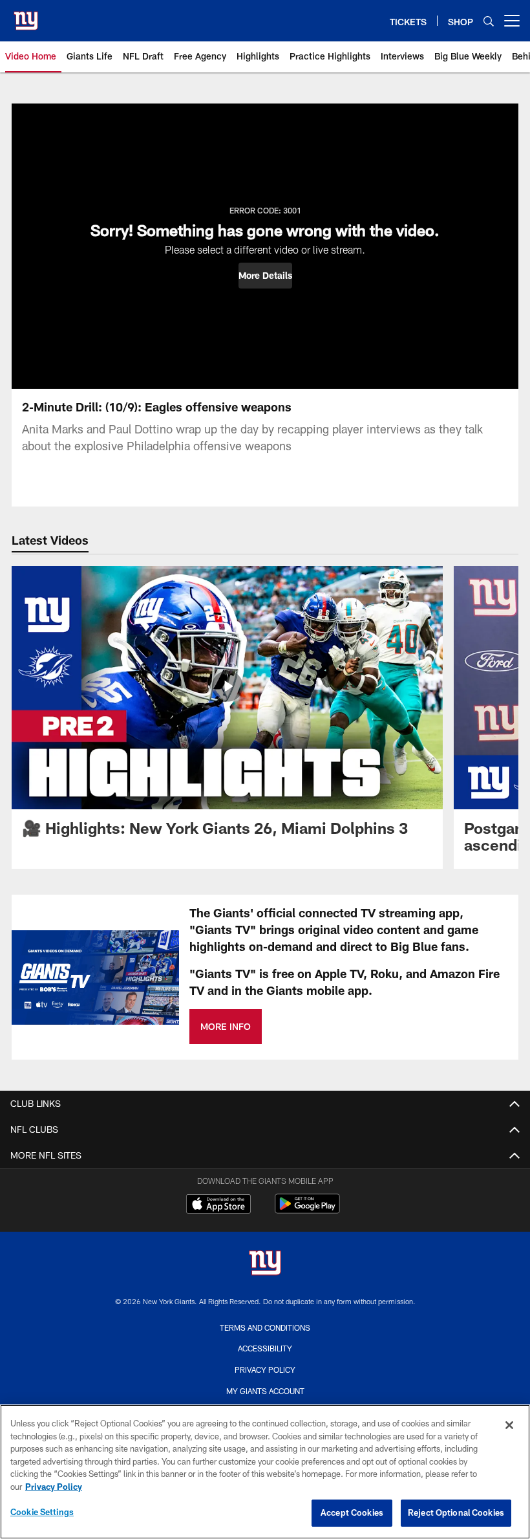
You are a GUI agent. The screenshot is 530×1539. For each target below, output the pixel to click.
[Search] (488, 21)
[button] (265, 276)
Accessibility (265, 1348)
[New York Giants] (265, 1264)
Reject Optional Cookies (456, 1512)
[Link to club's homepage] (25, 15)
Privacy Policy (265, 1369)
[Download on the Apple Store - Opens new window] (218, 1205)
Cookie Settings (42, 1512)
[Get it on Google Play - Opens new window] (307, 1210)
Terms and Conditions (265, 1327)
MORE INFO (225, 1026)
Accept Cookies (352, 1512)
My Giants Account (265, 1390)
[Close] (509, 1425)
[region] (265, 1471)
